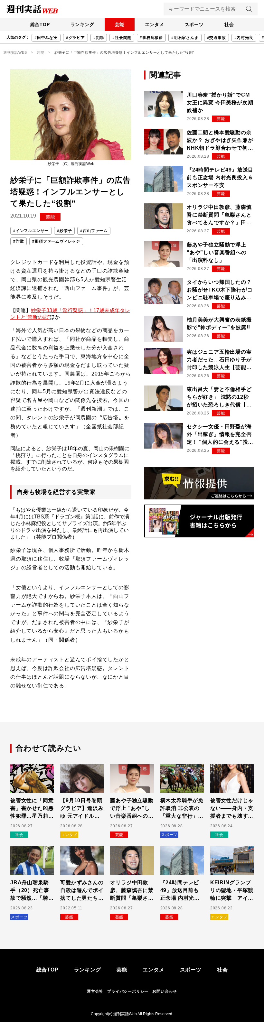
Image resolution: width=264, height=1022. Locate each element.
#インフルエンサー (31, 230)
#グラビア (75, 37)
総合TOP (40, 24)
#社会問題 (121, 37)
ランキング (82, 24)
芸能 (120, 24)
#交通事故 (216, 37)
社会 (229, 24)
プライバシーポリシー (127, 991)
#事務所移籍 (151, 37)
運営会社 (95, 991)
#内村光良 (243, 37)
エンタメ (154, 24)
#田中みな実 (46, 37)
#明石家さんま (185, 37)
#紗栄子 (64, 230)
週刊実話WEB (15, 52)
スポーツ (194, 24)
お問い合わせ (164, 991)
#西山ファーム (94, 230)
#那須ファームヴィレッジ (56, 241)
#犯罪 (98, 37)
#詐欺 (18, 241)
